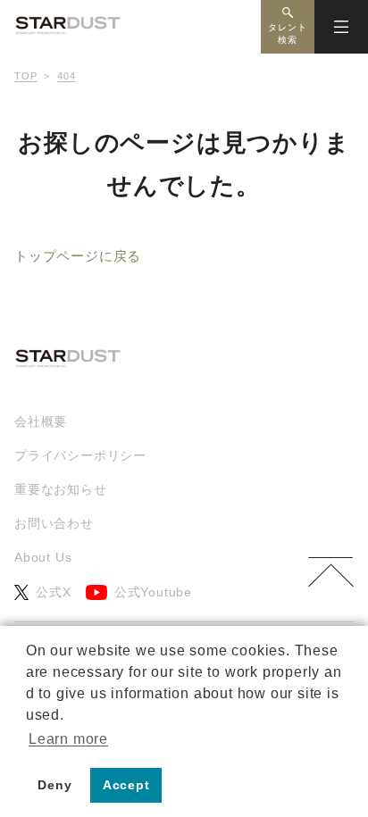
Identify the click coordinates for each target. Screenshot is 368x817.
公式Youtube (153, 592)
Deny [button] (54, 785)
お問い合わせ (54, 523)
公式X (53, 592)
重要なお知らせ (60, 489)
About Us (42, 557)
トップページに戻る (77, 255)
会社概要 (40, 421)
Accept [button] (126, 785)
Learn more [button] (68, 738)
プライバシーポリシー (80, 455)
